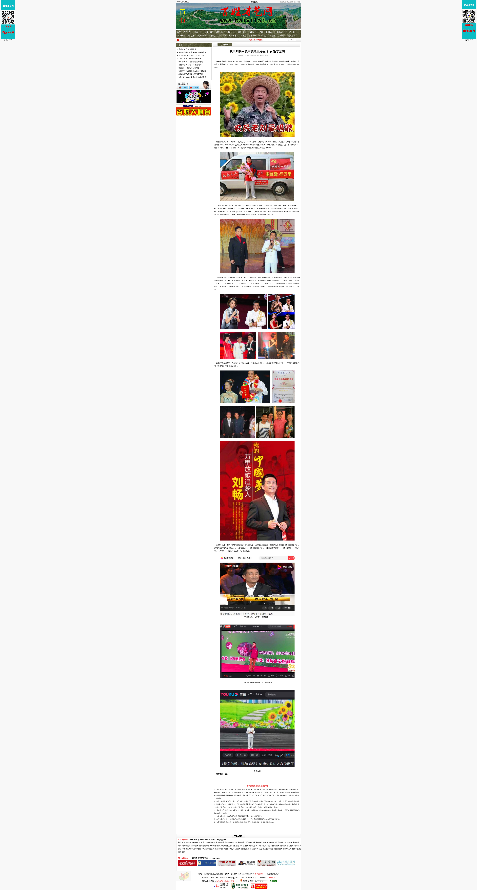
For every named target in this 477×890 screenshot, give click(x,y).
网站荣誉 (291, 36)
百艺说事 (190, 36)
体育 (239, 32)
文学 (228, 32)
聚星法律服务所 (273, 874)
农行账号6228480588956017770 (242, 874)
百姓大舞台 (202, 36)
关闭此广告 (8, 40)
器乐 (212, 32)
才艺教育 (242, 36)
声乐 (206, 32)
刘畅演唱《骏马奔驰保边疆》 (257, 682)
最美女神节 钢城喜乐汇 (187, 49)
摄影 (244, 32)
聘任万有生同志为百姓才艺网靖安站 (192, 52)
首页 (179, 32)
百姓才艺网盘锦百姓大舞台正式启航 (192, 71)
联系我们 (297, 2)
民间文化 (213, 36)
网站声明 (262, 878)
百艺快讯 (187, 32)
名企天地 (232, 36)
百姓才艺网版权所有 (248, 878)
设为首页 (283, 2)
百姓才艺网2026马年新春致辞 (190, 59)
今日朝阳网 (277, 849)
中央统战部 (232, 842)
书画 (261, 32)
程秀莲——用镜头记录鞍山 (189, 68)
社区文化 (291, 32)
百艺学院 (262, 36)
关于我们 (281, 36)
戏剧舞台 (252, 32)
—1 (226, 881)
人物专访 (198, 32)
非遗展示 (252, 36)
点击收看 (257, 771)
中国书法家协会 (256, 842)
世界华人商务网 (289, 849)
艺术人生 (222, 36)
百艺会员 (254, 2)
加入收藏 (290, 2)
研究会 (226, 849)
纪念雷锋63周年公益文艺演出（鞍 (192, 55)
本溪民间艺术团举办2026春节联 (191, 74)
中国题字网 (254, 849)
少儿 (233, 32)
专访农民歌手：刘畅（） (257, 617)
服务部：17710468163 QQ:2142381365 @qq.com (219, 878)
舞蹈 (217, 32)
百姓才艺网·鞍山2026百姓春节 (190, 65)
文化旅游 (269, 32)
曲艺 (222, 32)
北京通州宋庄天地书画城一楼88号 (217, 874)
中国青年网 (184, 846)
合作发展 (272, 36)
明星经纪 (181, 36)
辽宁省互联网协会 (266, 849)
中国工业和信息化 (209, 881)
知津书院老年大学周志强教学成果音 (192, 77)
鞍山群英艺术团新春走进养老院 (191, 62)
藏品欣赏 (280, 32)
